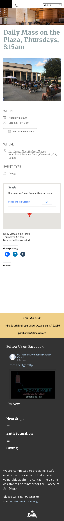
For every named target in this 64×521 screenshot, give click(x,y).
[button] (29, 214)
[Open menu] (8, 411)
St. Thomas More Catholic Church (27, 151)
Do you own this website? (19, 202)
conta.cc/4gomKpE (21, 365)
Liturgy (12, 173)
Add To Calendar (22, 131)
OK (47, 202)
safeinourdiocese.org (24, 501)
